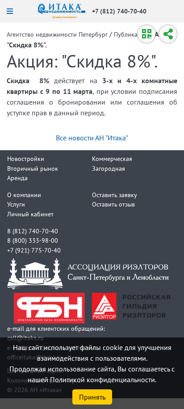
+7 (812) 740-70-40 (119, 11)
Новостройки (25, 158)
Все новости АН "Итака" (92, 137)
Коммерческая (112, 158)
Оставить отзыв (113, 204)
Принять (92, 396)
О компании (24, 194)
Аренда (17, 177)
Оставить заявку (114, 194)
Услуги (16, 204)
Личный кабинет (30, 214)
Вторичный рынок (32, 168)
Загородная (108, 168)
